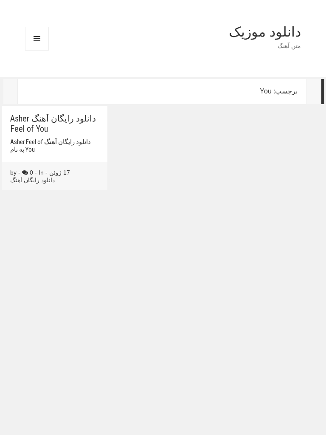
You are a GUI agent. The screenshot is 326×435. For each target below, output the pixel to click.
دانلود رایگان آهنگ (32, 180)
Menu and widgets (36, 50)
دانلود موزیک (265, 32)
